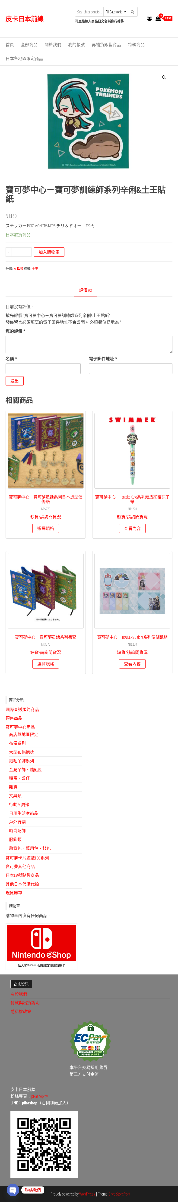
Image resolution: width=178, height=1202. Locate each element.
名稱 (11, 358)
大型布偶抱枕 (21, 752)
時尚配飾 (17, 830)
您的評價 (15, 331)
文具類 (18, 268)
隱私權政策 (20, 1011)
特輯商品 (136, 44)
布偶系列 (17, 743)
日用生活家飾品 (23, 813)
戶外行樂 (17, 822)
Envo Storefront (119, 1194)
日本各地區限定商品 (24, 58)
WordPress (87, 1194)
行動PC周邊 (19, 804)
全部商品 (29, 44)
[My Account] (149, 18)
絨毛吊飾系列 (21, 761)
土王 (35, 268)
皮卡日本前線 (25, 18)
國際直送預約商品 (22, 709)
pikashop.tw (39, 1096)
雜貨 (13, 787)
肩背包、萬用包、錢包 (30, 848)
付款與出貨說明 (25, 1002)
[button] (164, 77)
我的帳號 (76, 44)
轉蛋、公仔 (19, 778)
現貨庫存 (14, 893)
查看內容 (132, 528)
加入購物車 (49, 252)
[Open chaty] (13, 1190)
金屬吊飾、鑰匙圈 (25, 769)
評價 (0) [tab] (85, 290)
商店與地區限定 (23, 734)
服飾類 (15, 839)
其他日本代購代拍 (22, 884)
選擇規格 (45, 528)
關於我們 (52, 44)
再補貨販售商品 (106, 44)
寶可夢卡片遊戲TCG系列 (27, 858)
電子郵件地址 (103, 358)
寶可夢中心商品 (20, 727)
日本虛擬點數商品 (22, 875)
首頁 (10, 44)
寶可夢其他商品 (20, 866)
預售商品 (14, 718)
